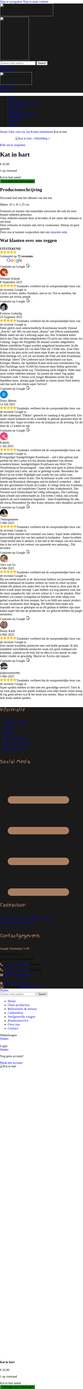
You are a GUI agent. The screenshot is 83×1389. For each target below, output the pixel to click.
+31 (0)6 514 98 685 (16, 964)
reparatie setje (58, 232)
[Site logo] (26, 15)
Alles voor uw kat (19, 131)
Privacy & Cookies (15, 983)
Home (4, 131)
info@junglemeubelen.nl (19, 975)
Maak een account (11, 1062)
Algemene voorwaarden (16, 743)
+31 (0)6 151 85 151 (16, 969)
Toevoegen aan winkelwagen (17, 181)
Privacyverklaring (13, 749)
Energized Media (30, 986)
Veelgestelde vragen (14, 722)
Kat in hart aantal (10, 177)
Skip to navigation (11, 1)
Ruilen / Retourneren (14, 738)
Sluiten (4, 990)
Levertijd (7, 728)
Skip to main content (35, 1)
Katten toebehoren (42, 131)
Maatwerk (8, 733)
